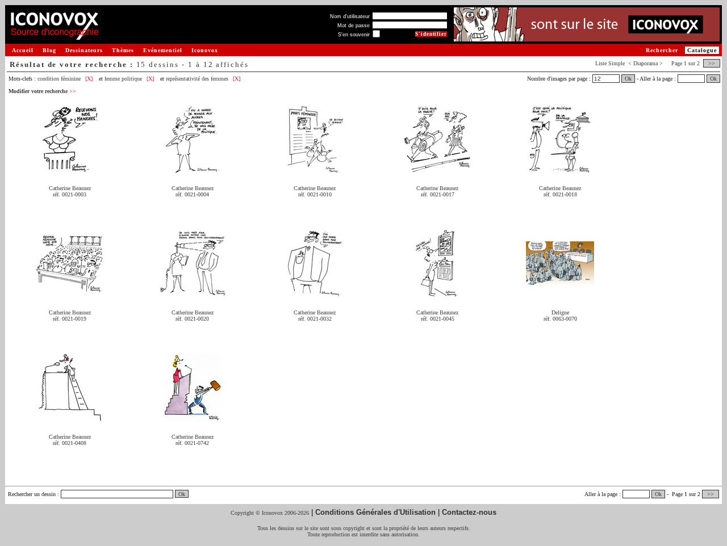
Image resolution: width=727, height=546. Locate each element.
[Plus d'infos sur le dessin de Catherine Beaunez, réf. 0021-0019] (70, 293)
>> (712, 63)
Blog (49, 50)
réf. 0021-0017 (437, 194)
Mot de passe (353, 25)
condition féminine (59, 78)
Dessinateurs (84, 50)
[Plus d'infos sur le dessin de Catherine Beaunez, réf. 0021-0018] (560, 169)
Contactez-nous (469, 512)
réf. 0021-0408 (69, 443)
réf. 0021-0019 (69, 319)
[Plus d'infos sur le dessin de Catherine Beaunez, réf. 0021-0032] (315, 293)
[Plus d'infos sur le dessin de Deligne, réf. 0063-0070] (560, 293)
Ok (628, 78)
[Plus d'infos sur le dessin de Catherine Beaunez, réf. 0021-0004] (192, 169)
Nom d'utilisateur (350, 16)
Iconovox (204, 50)
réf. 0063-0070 (560, 319)
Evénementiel (162, 50)
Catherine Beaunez (70, 188)
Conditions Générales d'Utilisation (375, 512)
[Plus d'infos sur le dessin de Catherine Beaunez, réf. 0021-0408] (70, 417)
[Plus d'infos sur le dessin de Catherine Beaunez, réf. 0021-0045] (437, 293)
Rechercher (662, 50)
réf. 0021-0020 (192, 319)
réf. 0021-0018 (560, 194)
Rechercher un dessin (32, 494)
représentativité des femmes (197, 78)
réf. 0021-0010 (315, 194)
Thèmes (123, 50)
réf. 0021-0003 (69, 194)
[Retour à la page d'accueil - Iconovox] (54, 35)
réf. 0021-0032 (315, 319)
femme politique (123, 78)
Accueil (23, 50)
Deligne (560, 312)
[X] (89, 78)
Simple (616, 63)
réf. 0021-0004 (192, 194)
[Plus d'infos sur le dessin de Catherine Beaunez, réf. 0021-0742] (192, 417)
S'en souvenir (354, 34)
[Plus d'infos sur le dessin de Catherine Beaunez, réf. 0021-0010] (315, 169)
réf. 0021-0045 (437, 319)
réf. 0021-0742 (192, 443)
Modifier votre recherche (42, 91)
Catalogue (702, 50)
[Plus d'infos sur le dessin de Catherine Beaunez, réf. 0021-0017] (437, 169)
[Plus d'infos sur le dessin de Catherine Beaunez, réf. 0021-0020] (192, 293)
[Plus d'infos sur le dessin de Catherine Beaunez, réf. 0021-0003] (70, 169)
